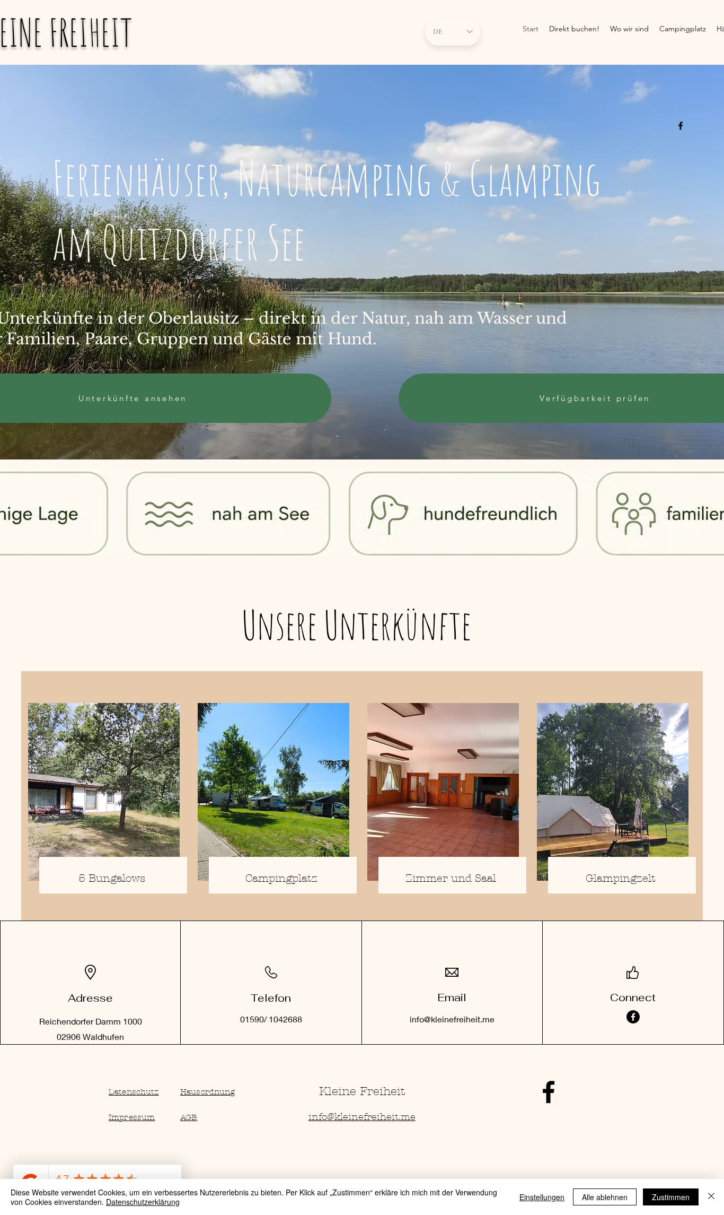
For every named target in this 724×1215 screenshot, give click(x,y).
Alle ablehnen (605, 1197)
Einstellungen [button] (541, 1197)
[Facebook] (633, 1016)
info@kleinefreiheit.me (452, 1019)
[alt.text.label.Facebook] (680, 125)
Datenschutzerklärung (143, 1201)
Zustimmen (671, 1197)
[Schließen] (711, 1197)
